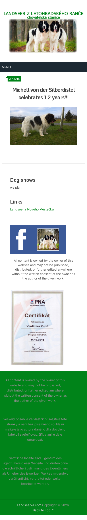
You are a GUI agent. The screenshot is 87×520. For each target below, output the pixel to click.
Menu (6, 67)
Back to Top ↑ (43, 510)
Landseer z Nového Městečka (32, 209)
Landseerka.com (29, 505)
